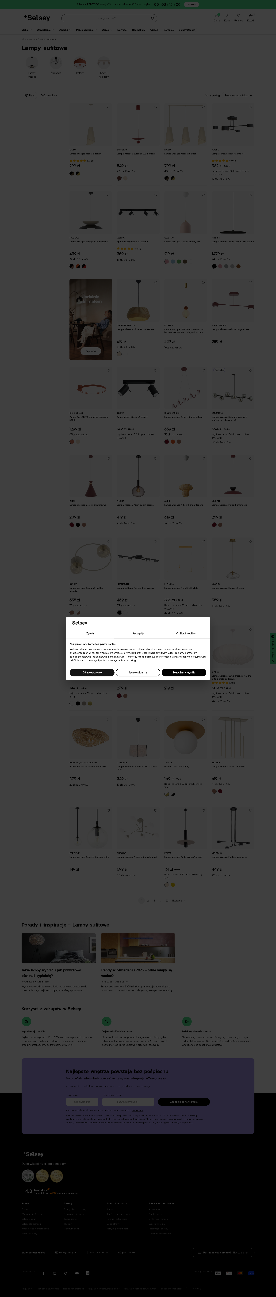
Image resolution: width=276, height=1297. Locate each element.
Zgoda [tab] (90, 633)
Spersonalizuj (136, 672)
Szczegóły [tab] (138, 633)
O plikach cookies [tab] (185, 633)
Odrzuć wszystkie (92, 672)
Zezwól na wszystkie (184, 672)
